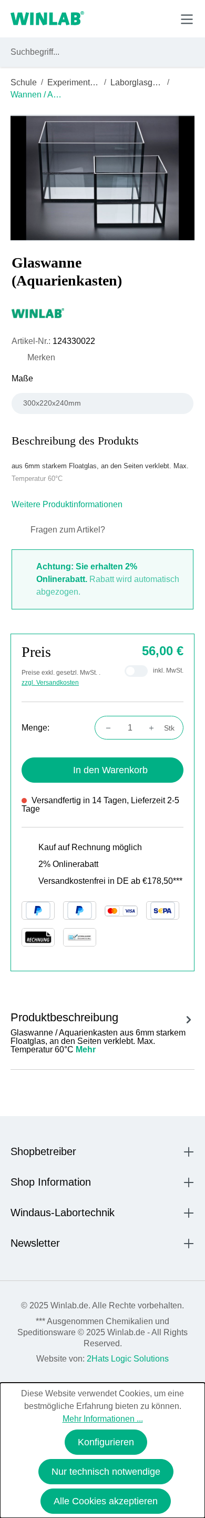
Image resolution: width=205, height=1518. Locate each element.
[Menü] (186, 19)
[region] (102, 177)
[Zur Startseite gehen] (47, 19)
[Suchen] (184, 52)
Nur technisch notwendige (106, 1471)
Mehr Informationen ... (103, 1418)
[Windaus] (102, 313)
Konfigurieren (106, 1442)
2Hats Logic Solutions (128, 1358)
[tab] (102, 1031)
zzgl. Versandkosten (50, 682)
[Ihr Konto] (113, 18)
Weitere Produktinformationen (68, 504)
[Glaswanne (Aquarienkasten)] (102, 177)
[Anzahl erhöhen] (155, 728)
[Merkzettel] (138, 18)
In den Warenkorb (110, 770)
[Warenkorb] (162, 18)
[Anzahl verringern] (105, 728)
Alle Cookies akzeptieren (106, 1501)
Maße (22, 378)
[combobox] (93, 52)
